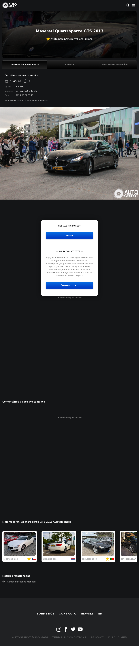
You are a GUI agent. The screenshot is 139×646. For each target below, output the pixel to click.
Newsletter (91, 614)
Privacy (97, 637)
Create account (69, 285)
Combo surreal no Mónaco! (21, 581)
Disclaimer (117, 637)
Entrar (69, 235)
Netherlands (30, 91)
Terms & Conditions (69, 637)
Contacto (68, 614)
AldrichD (20, 86)
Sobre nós (46, 614)
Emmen (19, 91)
